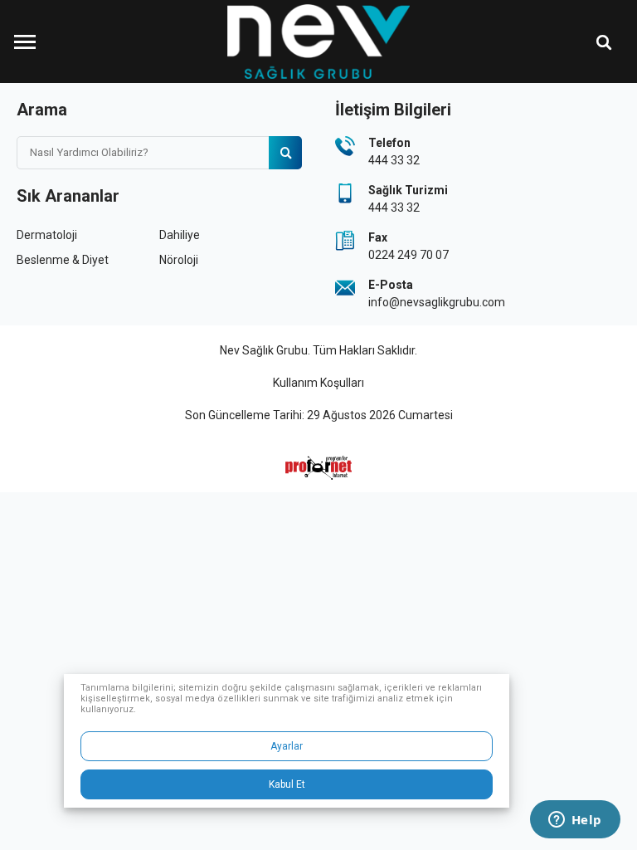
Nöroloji (178, 259)
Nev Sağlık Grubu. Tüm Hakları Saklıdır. (318, 350)
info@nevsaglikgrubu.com (436, 302)
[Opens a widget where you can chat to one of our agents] (574, 821)
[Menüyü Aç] (24, 41)
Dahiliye (179, 235)
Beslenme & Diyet (63, 259)
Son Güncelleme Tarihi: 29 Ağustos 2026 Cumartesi (319, 415)
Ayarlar (286, 746)
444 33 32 (394, 160)
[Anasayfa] (318, 41)
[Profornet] (318, 468)
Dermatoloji (47, 235)
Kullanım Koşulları (318, 382)
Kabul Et (287, 784)
